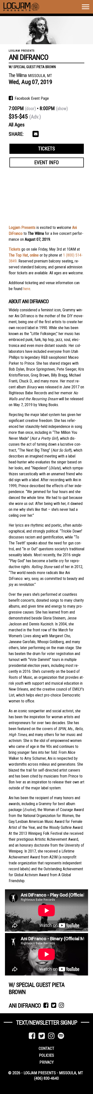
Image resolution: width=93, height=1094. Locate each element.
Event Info (46, 162)
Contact (46, 1048)
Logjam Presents (22, 227)
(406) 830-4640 (46, 1078)
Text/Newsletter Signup (46, 1022)
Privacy (46, 1062)
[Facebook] (32, 1036)
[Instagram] (51, 1036)
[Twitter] (41, 1036)
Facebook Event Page (31, 98)
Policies (46, 1055)
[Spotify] (61, 1036)
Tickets (46, 149)
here (26, 288)
